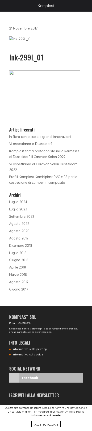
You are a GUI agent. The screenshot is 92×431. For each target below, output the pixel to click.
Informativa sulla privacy (30, 349)
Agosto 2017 (18, 282)
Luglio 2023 (18, 209)
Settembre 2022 (21, 216)
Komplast (46, 5)
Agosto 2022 (19, 224)
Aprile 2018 (17, 267)
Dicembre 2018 (20, 245)
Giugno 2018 (18, 260)
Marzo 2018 (18, 275)
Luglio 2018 (17, 253)
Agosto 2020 (19, 231)
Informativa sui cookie (46, 415)
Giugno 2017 (18, 289)
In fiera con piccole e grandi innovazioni (40, 137)
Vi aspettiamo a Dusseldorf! (31, 144)
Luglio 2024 (18, 202)
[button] (46, 426)
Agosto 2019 (19, 238)
